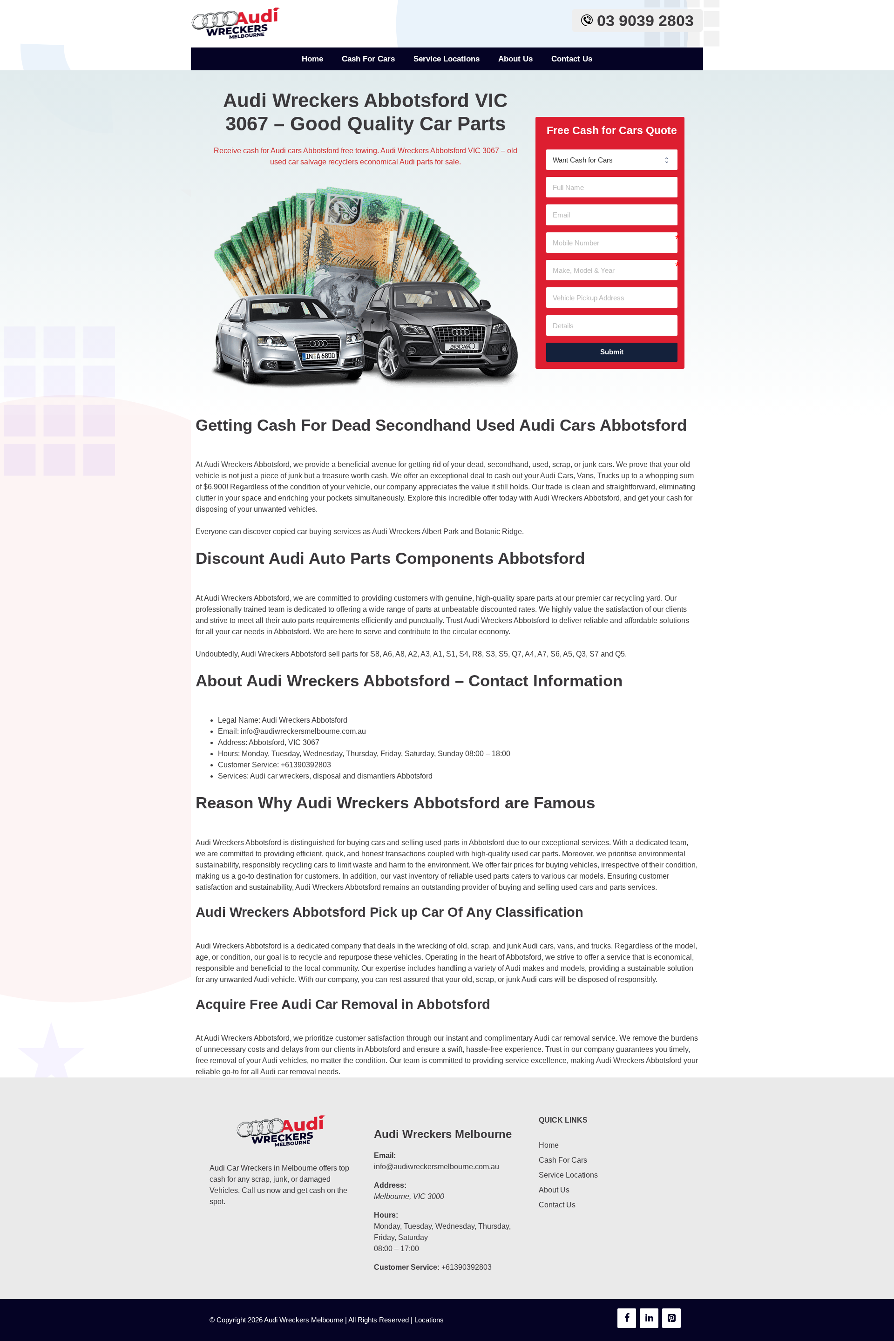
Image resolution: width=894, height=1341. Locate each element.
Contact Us (571, 58)
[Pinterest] (671, 1318)
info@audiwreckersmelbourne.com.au (303, 731)
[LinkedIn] (649, 1318)
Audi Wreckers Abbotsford (304, 720)
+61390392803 (306, 765)
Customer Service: (407, 1267)
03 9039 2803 (643, 20)
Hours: (386, 1215)
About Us (515, 58)
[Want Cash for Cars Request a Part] (611, 159)
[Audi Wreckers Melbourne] (237, 23)
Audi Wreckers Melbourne (443, 1134)
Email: (385, 1155)
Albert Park (440, 531)
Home (312, 58)
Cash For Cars (368, 58)
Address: (390, 1185)
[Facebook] (626, 1318)
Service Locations (446, 58)
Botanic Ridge (498, 531)
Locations (429, 1320)
